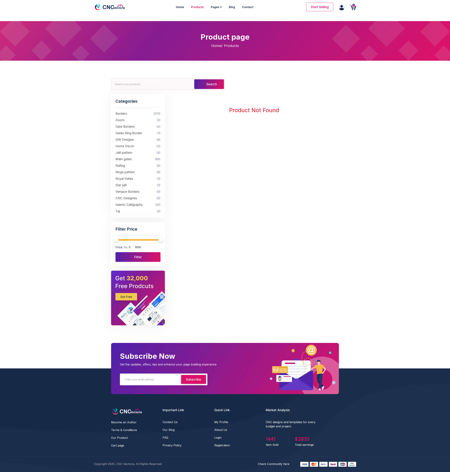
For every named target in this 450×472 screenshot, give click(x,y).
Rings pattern (137, 172)
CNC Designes (137, 198)
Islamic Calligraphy (137, 204)
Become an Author (124, 422)
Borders (137, 113)
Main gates (137, 159)
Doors (137, 120)
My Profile (221, 422)
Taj (137, 211)
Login (217, 437)
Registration (222, 445)
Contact (247, 7)
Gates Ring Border (137, 133)
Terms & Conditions (124, 430)
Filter (138, 257)
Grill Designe (137, 139)
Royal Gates (137, 178)
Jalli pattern (137, 152)
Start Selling (320, 7)
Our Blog (169, 430)
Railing (137, 165)
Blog (232, 7)
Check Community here (273, 464)
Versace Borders (137, 191)
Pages (215, 7)
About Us (220, 430)
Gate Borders (137, 126)
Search (211, 84)
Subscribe (193, 379)
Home (180, 7)
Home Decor (137, 146)
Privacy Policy (172, 445)
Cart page (117, 445)
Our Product (119, 437)
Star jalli (137, 185)
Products (197, 7)
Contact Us (170, 422)
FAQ (165, 437)
